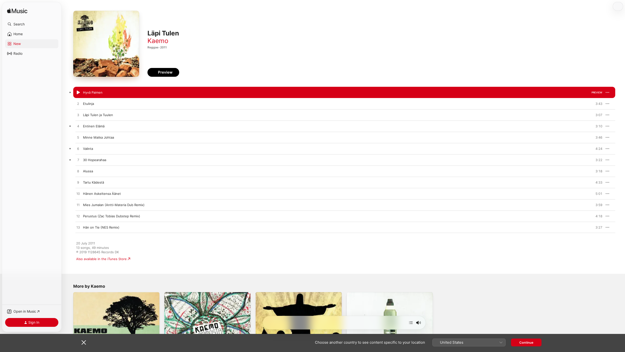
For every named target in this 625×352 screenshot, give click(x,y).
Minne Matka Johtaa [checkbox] (98, 137)
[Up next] (411, 322)
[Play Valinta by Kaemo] (78, 149)
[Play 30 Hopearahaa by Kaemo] (78, 160)
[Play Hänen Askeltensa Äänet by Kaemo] (78, 194)
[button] (31, 24)
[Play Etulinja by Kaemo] (78, 104)
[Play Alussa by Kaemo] (78, 171)
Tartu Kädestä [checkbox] (93, 182)
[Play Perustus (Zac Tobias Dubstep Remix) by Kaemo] (78, 216)
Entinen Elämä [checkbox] (93, 126)
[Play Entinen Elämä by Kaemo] (78, 126)
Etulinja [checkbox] (88, 104)
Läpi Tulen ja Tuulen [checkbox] (98, 115)
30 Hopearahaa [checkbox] (94, 160)
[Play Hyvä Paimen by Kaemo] (78, 92)
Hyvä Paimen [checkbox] (93, 92)
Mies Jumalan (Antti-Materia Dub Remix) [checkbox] (114, 205)
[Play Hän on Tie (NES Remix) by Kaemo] (78, 227)
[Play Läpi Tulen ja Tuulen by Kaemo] (78, 115)
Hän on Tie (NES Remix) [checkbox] (101, 227)
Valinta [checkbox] (88, 149)
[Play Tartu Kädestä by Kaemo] (78, 182)
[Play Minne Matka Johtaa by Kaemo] (78, 137)
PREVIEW (597, 92)
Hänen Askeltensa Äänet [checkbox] (102, 194)
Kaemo (157, 40)
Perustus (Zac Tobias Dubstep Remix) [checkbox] (111, 216)
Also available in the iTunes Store (101, 259)
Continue (526, 342)
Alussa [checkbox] (88, 171)
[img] (17, 11)
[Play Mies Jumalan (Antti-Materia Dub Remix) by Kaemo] (78, 205)
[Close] (84, 342)
